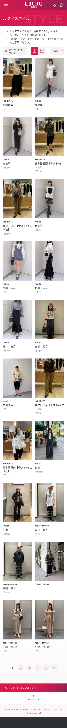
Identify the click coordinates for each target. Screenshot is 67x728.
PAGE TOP (33, 699)
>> (54, 668)
